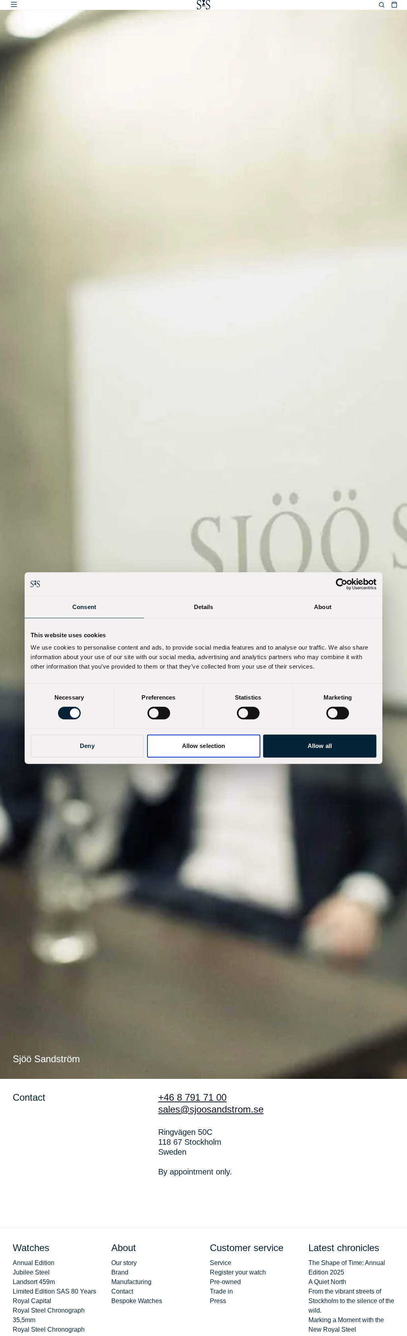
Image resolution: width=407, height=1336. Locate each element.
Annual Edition (33, 1262)
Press (218, 1301)
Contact (122, 1291)
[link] (203, 5)
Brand (119, 1272)
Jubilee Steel (31, 1272)
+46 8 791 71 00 (192, 1097)
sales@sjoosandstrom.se (211, 1109)
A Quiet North (327, 1281)
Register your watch (238, 1272)
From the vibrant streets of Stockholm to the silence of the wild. (351, 1301)
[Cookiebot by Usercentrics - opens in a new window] (341, 584)
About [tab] (322, 607)
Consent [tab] (84, 607)
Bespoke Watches (136, 1301)
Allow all (320, 745)
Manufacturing (131, 1281)
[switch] (158, 713)
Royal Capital (32, 1301)
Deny (87, 745)
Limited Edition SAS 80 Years (54, 1291)
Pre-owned (225, 1281)
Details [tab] (203, 607)
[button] (14, 4)
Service (220, 1262)
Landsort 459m (34, 1281)
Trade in (221, 1291)
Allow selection (203, 745)
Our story (124, 1262)
